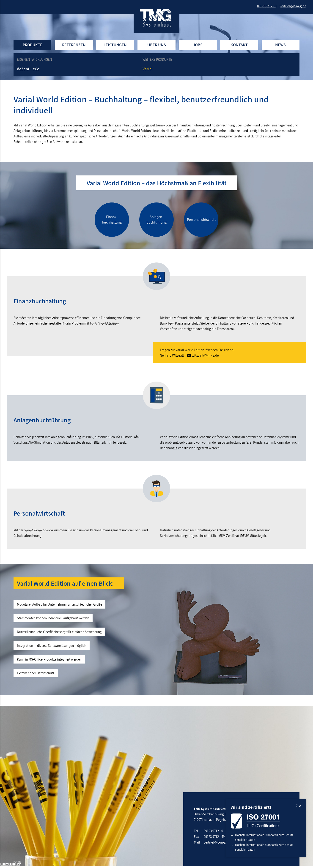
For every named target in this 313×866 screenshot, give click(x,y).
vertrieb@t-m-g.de (217, 842)
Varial (148, 68)
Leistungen (115, 44)
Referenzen (74, 44)
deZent (23, 68)
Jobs (198, 44)
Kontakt (239, 44)
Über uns (156, 44)
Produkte (32, 44)
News (280, 44)
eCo (36, 68)
